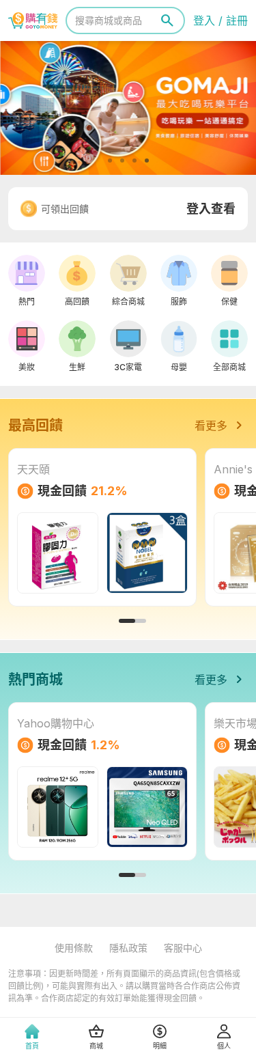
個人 (224, 1046)
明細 (160, 1046)
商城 (96, 1046)
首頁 (32, 1046)
